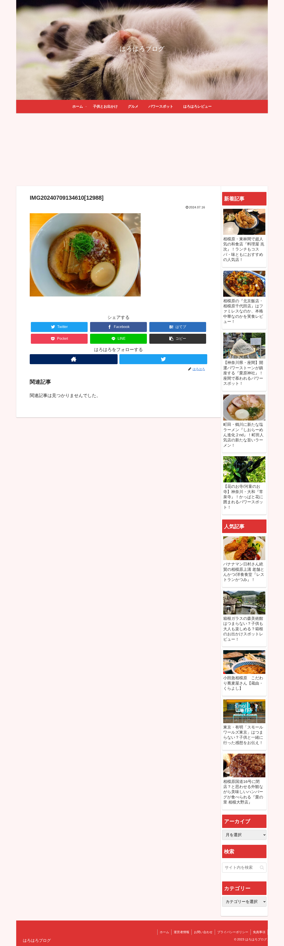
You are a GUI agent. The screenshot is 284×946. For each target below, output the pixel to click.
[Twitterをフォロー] (163, 359)
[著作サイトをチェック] (74, 359)
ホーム (164, 932)
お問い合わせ (203, 932)
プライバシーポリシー (232, 932)
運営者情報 (181, 932)
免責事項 (259, 932)
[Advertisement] (142, 149)
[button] (177, 339)
